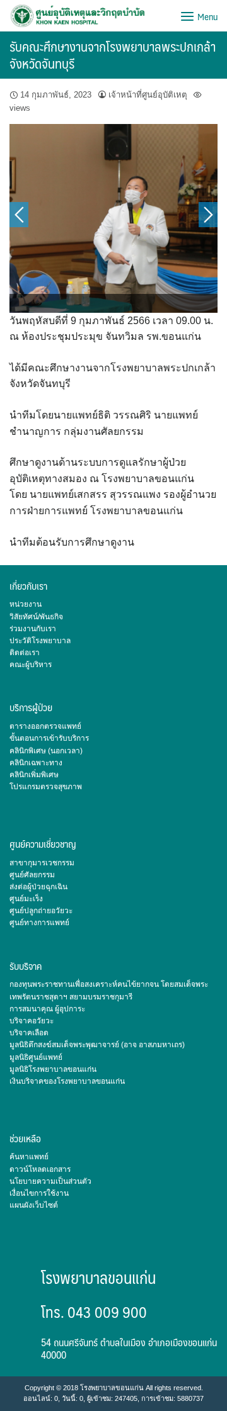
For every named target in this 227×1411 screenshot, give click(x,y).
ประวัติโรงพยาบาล (40, 640)
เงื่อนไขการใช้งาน (39, 1193)
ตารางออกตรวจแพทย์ (45, 726)
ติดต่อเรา (24, 652)
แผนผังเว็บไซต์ (33, 1205)
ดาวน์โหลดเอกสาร (40, 1169)
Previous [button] (18, 214)
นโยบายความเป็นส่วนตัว (50, 1181)
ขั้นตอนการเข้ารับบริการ (49, 738)
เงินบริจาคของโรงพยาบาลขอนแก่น (67, 1081)
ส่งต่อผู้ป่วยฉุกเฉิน (38, 886)
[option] (113, 218)
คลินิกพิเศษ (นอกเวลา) (46, 750)
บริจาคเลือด (29, 1032)
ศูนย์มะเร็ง (26, 898)
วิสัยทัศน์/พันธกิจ (36, 616)
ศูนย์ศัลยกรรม (32, 874)
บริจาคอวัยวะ (31, 1020)
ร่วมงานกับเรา (32, 628)
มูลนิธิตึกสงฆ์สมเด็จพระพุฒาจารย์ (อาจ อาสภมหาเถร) (97, 1044)
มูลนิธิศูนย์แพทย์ (35, 1057)
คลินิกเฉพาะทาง (35, 762)
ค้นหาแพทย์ (29, 1156)
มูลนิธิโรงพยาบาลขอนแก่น (52, 1069)
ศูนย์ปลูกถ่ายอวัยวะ (41, 910)
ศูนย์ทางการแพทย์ (39, 922)
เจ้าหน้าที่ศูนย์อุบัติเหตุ (147, 94)
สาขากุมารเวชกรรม (41, 862)
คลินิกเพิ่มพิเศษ (34, 774)
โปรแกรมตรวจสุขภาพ (45, 786)
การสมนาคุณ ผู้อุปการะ (47, 1008)
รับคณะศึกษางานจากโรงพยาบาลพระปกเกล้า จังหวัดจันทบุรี (112, 54)
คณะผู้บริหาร (30, 664)
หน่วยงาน (25, 604)
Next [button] (208, 214)
